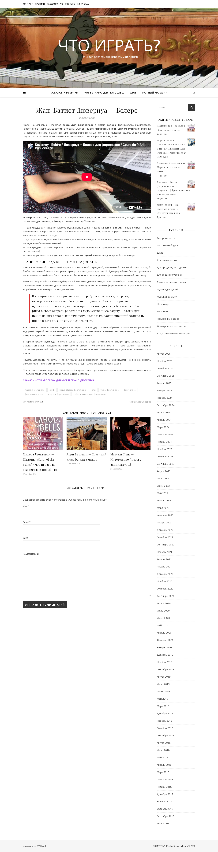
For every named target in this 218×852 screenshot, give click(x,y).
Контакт (28, 4)
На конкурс (163, 304)
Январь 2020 (164, 647)
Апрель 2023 (164, 500)
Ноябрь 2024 (164, 397)
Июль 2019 (163, 684)
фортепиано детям (34, 394)
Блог (133, 92)
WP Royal (41, 845)
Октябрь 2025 (165, 368)
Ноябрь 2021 (164, 551)
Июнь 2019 (163, 691)
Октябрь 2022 (165, 537)
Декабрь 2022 (165, 529)
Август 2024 (164, 412)
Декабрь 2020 (165, 573)
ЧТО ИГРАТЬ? (109, 45)
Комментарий (31, 553)
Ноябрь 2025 (164, 361)
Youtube (70, 4)
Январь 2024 (164, 441)
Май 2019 (162, 698)
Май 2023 (162, 493)
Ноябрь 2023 (164, 449)
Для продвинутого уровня (172, 267)
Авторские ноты (166, 238)
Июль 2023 (163, 478)
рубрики (40, 4)
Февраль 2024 (165, 434)
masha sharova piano (35, 390)
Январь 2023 (164, 522)
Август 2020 (164, 603)
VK (61, 4)
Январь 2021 (164, 566)
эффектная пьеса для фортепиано (90, 394)
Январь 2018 (164, 786)
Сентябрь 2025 (165, 375)
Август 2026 (164, 353)
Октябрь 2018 (165, 728)
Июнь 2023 (163, 485)
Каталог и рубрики (64, 92)
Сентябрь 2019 (165, 669)
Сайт (25, 537)
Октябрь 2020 (165, 588)
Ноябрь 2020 (164, 581)
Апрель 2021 (164, 559)
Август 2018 (164, 742)
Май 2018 (162, 757)
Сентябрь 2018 (165, 735)
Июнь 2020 (163, 617)
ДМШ (52, 390)
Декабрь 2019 (165, 654)
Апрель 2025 (164, 383)
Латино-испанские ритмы (171, 282)
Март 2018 (163, 772)
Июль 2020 (163, 610)
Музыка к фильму (167, 296)
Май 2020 (162, 625)
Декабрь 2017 (165, 794)
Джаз (160, 252)
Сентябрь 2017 (165, 816)
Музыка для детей (167, 289)
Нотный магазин (155, 92)
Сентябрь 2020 (165, 595)
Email (26, 522)
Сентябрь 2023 (165, 463)
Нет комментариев (140, 401)
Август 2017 (164, 823)
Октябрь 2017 (165, 808)
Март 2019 (163, 706)
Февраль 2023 (165, 515)
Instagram (83, 4)
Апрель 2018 (164, 764)
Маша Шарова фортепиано (73, 390)
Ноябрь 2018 (164, 720)
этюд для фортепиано (58, 394)
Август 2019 (164, 676)
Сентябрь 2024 (165, 405)
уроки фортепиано (110, 390)
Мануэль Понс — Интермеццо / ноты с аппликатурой (125, 459)
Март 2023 (163, 507)
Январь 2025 (164, 390)
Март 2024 (163, 427)
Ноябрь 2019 (164, 662)
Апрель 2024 (164, 419)
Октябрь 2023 (165, 456)
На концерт (163, 311)
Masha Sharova (35, 401)
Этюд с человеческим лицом (173, 333)
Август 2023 (164, 471)
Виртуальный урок (167, 245)
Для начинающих (167, 260)
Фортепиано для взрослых (104, 92)
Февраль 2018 (165, 779)
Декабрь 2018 (165, 713)
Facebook (52, 4)
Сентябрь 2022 (165, 544)
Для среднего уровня (169, 274)
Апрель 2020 (164, 632)
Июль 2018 (163, 750)
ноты (93, 390)
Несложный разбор (168, 318)
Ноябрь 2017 (164, 801)
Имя (26, 506)
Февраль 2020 (165, 640)
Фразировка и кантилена (171, 326)
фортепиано (130, 390)
